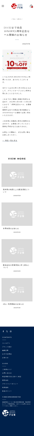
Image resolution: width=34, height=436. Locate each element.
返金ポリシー (7, 391)
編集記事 (5, 350)
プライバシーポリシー (10, 384)
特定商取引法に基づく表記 (11, 376)
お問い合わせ (7, 373)
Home (14, 19)
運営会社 (5, 380)
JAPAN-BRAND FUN (14, 397)
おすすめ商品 (7, 354)
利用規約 (5, 387)
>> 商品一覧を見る (9, 140)
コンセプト (6, 343)
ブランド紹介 (7, 347)
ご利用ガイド (7, 369)
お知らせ (19, 19)
